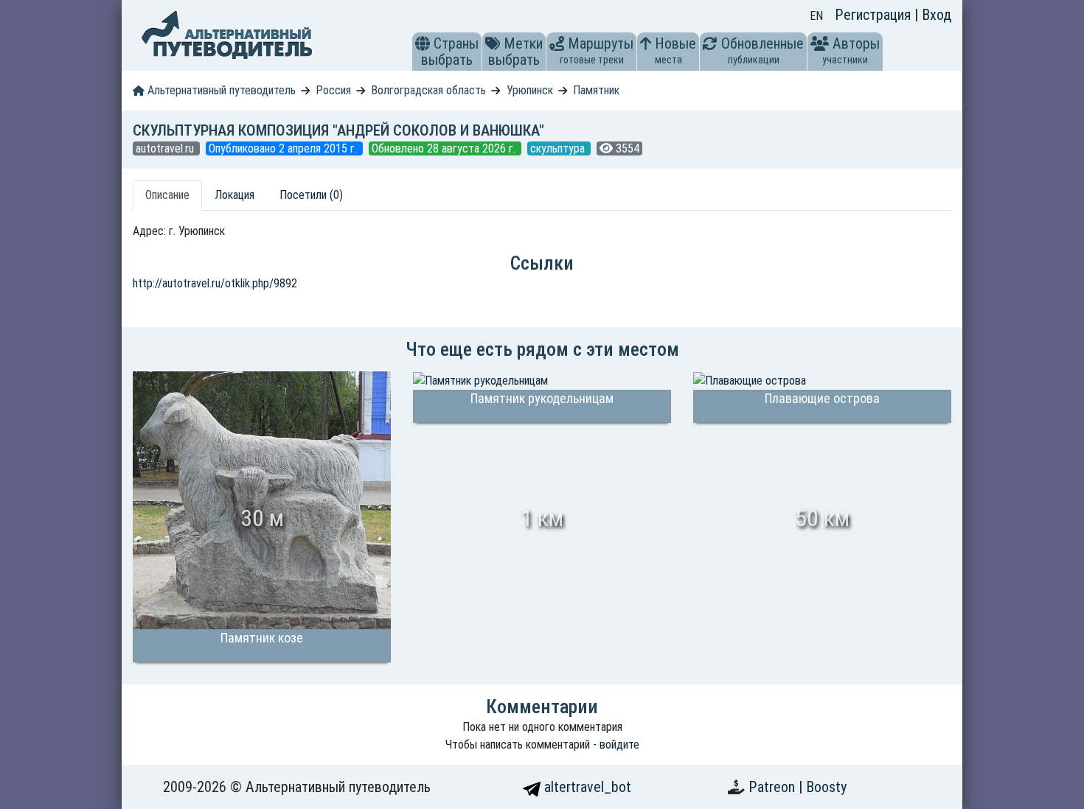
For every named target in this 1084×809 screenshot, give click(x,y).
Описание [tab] (167, 195)
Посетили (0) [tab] (311, 195)
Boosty (826, 787)
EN (816, 16)
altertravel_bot (586, 787)
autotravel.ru (166, 148)
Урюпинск (530, 90)
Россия (333, 90)
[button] (422, 43)
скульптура (559, 148)
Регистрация (874, 15)
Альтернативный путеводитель (220, 90)
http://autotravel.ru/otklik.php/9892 (215, 283)
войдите (619, 745)
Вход (936, 15)
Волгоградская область (428, 90)
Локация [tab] (234, 195)
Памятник (596, 90)
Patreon (773, 787)
